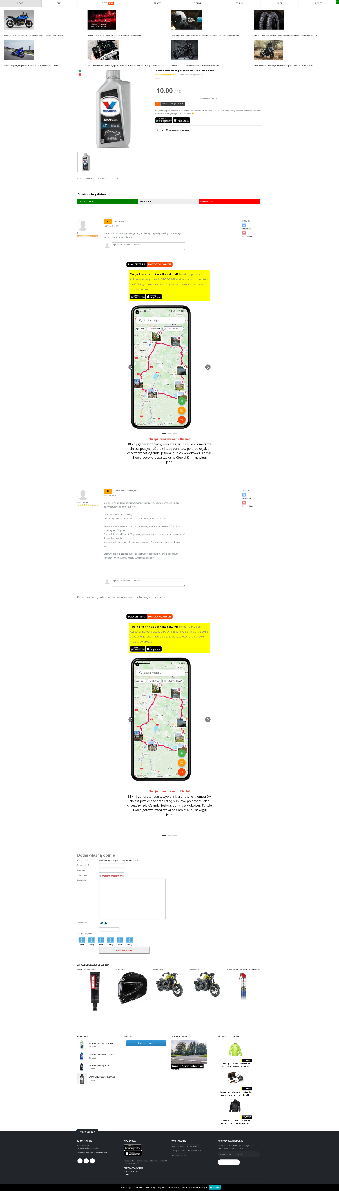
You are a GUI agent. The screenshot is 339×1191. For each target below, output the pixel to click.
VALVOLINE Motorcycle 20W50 (102, 1077)
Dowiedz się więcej (199, 1187)
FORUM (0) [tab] (102, 178)
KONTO (318, 3)
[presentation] (81, 109)
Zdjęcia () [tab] (115, 178)
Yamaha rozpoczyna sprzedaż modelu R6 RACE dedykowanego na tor (31, 66)
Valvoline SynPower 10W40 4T (101, 1043)
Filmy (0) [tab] (89, 178)
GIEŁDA (197, 3)
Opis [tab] (79, 178)
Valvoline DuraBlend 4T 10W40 (102, 1054)
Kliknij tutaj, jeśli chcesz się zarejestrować (122, 860)
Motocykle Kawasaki (179, 1155)
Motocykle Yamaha (178, 1151)
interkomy (174, 33)
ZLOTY (107, 3)
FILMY (59, 3)
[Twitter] (162, 130)
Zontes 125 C (158, 969)
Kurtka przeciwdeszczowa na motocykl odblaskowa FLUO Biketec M (235, 1066)
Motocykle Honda (178, 1146)
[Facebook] (157, 130)
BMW (256, 63)
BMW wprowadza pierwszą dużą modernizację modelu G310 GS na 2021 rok (283, 66)
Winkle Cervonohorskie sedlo (187, 1068)
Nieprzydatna (247, 236)
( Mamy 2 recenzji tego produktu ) (191, 75)
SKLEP (279, 3)
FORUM (239, 3)
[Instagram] (92, 1161)
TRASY (157, 3)
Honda (6, 33)
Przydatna (246, 228)
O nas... (127, 1174)
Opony (256, 33)
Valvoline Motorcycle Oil (99, 1065)
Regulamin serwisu (131, 1171)
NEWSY (20, 3)
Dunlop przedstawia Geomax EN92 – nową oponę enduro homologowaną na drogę (285, 35)
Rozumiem (214, 1187)
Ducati (90, 33)
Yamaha (7, 63)
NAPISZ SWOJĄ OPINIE (172, 103)
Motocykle (91, 63)
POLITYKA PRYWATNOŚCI (133, 1168)
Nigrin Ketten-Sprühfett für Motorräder (243, 969)
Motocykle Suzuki (194, 1151)
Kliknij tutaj (103, 1153)
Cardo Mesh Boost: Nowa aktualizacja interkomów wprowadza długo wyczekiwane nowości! (206, 35)
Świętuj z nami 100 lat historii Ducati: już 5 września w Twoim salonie (114, 35)
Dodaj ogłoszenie (146, 1043)
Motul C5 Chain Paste (86, 969)
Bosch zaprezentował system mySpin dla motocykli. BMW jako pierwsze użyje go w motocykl (124, 66)
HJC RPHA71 (120, 969)
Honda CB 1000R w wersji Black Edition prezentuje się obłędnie (195, 66)
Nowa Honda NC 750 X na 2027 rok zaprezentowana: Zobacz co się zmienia (33, 35)
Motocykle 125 (192, 1146)
